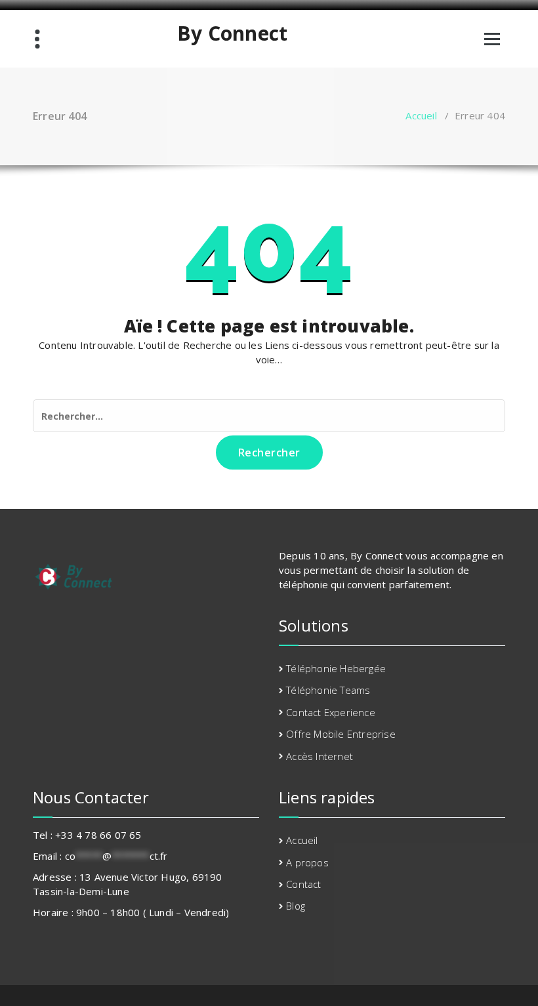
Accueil (420, 115)
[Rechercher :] (269, 415)
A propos (307, 862)
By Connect (232, 33)
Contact (303, 884)
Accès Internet (319, 756)
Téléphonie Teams (328, 689)
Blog (295, 905)
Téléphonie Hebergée (336, 668)
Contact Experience (330, 712)
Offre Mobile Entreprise (341, 733)
